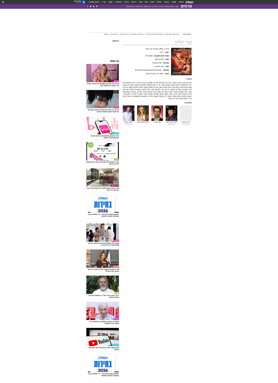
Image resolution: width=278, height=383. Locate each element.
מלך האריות (114, 34)
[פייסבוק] (87, 6)
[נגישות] (3, 2)
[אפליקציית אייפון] (93, 6)
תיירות (126, 2)
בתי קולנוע (138, 6)
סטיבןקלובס (157, 63)
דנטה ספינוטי (160, 66)
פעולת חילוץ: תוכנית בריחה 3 (154, 34)
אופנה (110, 2)
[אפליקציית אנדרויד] (96, 6)
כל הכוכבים (147, 6)
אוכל (140, 2)
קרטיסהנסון (159, 59)
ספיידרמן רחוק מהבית (136, 34)
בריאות (133, 2)
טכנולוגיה (118, 2)
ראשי (177, 6)
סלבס (152, 2)
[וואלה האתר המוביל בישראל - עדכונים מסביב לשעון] (189, 2)
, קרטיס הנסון (151, 74)
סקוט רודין (160, 74)
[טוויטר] (90, 6)
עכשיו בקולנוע (169, 6)
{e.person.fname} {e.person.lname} (148, 70)
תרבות (159, 2)
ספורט (174, 2)
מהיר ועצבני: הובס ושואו (172, 34)
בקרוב (161, 6)
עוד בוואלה (114, 61)
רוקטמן (106, 34)
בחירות (166, 2)
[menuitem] (180, 2)
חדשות (181, 2)
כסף (146, 2)
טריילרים (155, 6)
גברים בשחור (124, 34)
